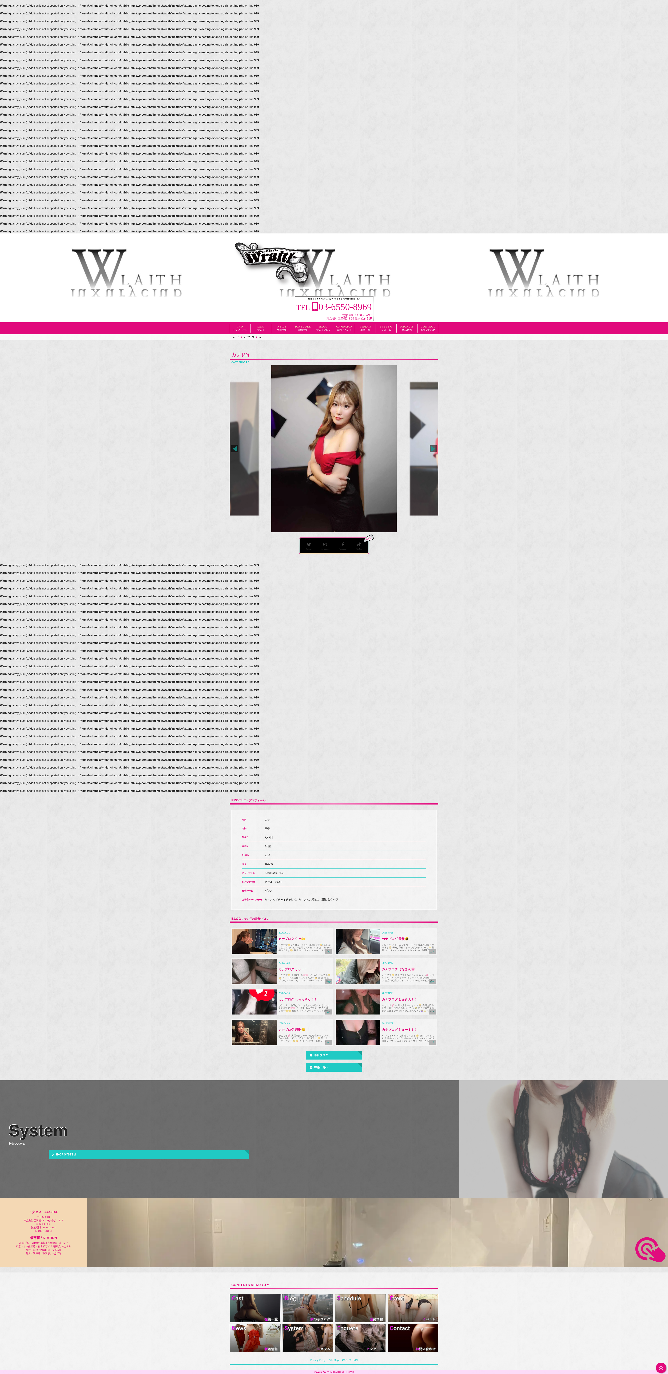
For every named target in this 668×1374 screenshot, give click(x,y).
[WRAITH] (273, 263)
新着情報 (282, 330)
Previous (234, 448)
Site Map (334, 1360)
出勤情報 (303, 330)
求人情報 (407, 330)
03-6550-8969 (43, 1224)
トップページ (240, 330)
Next (433, 448)
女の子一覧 (249, 337)
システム (386, 330)
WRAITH (331, 1372)
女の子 (261, 330)
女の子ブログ (323, 330)
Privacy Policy (317, 1360)
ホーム (236, 337)
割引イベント (344, 330)
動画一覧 (365, 330)
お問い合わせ (428, 330)
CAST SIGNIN (350, 1360)
